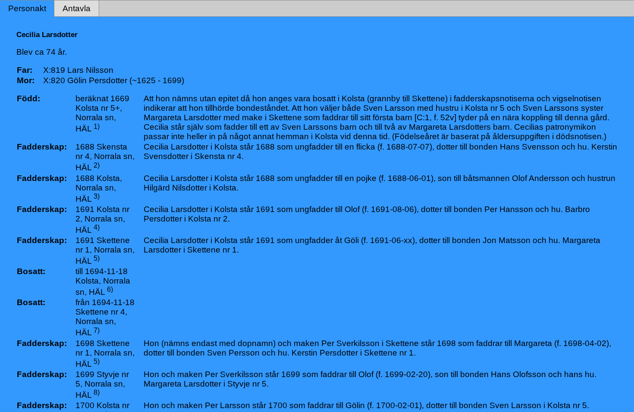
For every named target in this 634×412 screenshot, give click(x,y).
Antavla (77, 8)
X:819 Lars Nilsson (78, 70)
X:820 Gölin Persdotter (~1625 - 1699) (113, 80)
